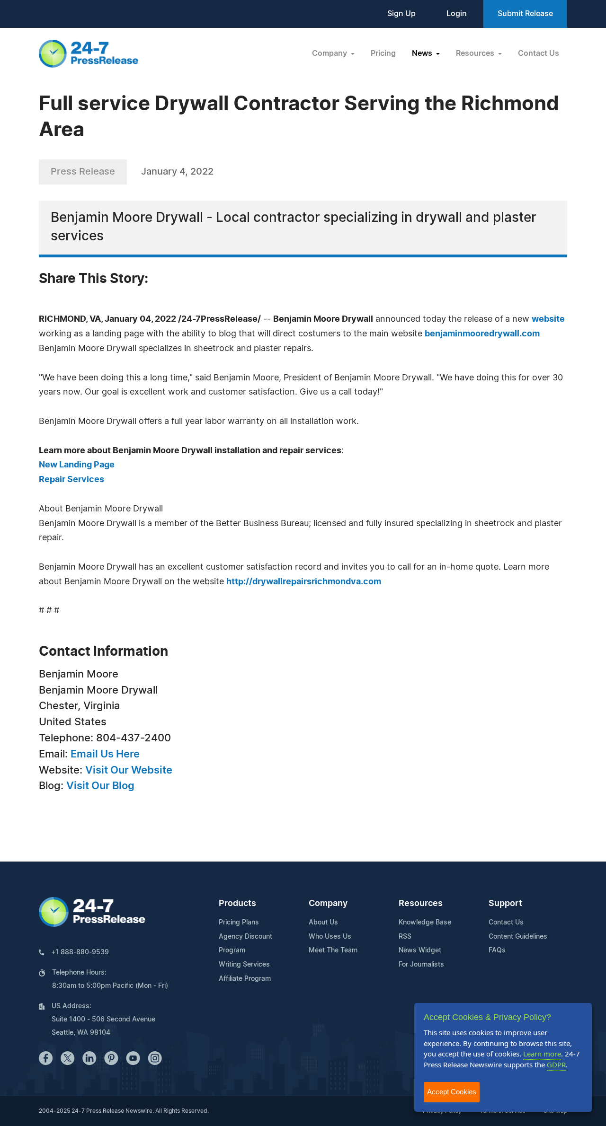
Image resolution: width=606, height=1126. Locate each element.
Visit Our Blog (100, 786)
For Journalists (421, 964)
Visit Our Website (128, 770)
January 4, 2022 (177, 171)
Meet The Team (333, 950)
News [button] (423, 53)
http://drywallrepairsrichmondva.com (303, 582)
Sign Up (401, 14)
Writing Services (244, 964)
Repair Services (71, 479)
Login (456, 14)
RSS (405, 936)
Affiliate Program (245, 979)
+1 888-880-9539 (80, 952)
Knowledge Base (425, 922)
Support (505, 903)
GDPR (556, 1064)
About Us (323, 922)
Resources (421, 903)
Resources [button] (476, 53)
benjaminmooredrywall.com (482, 334)
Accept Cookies (451, 1092)
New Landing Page (77, 465)
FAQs (497, 950)
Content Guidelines (518, 936)
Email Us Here (105, 754)
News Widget (420, 950)
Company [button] (330, 53)
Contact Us (538, 53)
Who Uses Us (330, 936)
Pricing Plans (239, 922)
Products (237, 903)
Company (328, 903)
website (548, 319)
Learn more (542, 1053)
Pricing (383, 53)
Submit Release (525, 14)
